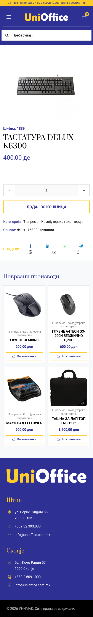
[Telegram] (81, 246)
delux (21, 230)
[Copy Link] (78, 252)
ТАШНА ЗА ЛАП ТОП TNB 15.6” (68, 421)
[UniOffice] (46, 15)
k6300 (32, 230)
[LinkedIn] (47, 246)
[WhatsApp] (64, 246)
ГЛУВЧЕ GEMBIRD (24, 340)
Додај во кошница (46, 207)
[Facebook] (30, 246)
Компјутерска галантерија (62, 222)
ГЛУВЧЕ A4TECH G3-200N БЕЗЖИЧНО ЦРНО (68, 335)
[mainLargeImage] (68, 289)
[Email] (54, 252)
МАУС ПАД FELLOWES (24, 423)
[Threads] (30, 252)
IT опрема (30, 222)
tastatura (47, 230)
